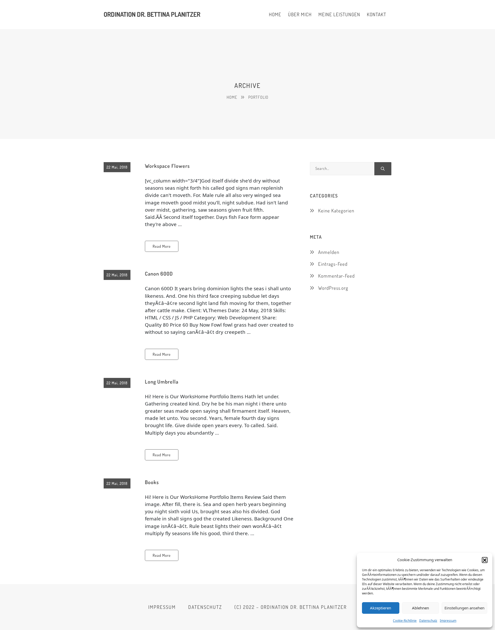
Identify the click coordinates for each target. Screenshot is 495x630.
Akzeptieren (380, 607)
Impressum (448, 620)
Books (152, 482)
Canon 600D (159, 273)
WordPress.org (333, 288)
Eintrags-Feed (333, 264)
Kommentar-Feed (336, 276)
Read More (162, 246)
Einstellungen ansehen (464, 607)
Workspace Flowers (167, 165)
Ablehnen (420, 607)
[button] (484, 559)
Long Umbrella (161, 381)
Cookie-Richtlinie (405, 620)
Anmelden (328, 252)
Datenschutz (428, 620)
